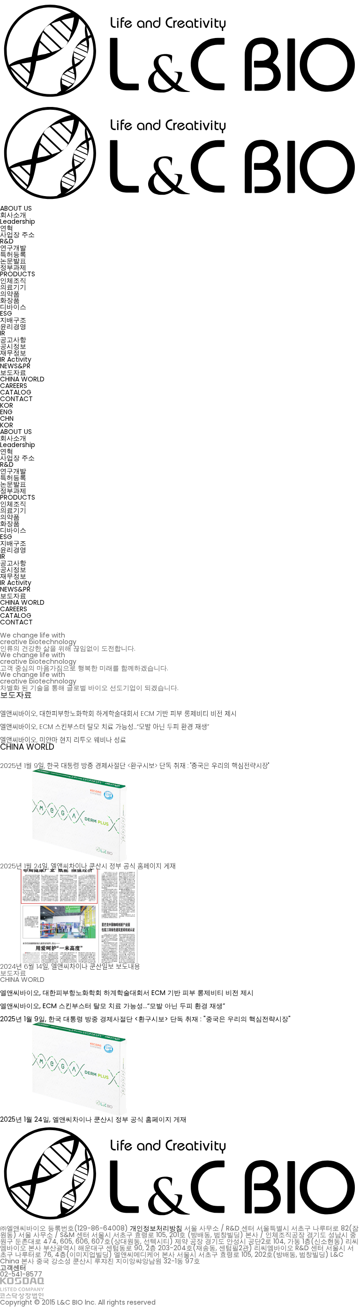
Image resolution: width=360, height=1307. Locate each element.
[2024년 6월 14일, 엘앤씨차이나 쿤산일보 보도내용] (79, 872)
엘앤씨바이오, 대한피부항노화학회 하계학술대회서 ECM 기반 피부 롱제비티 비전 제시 (118, 713)
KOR (6, 405)
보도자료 (16, 694)
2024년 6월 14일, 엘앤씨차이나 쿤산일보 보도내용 (70, 966)
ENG (6, 412)
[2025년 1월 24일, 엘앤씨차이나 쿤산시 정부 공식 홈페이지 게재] (79, 772)
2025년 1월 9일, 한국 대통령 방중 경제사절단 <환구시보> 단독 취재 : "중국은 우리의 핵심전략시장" (134, 765)
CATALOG (15, 392)
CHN (7, 418)
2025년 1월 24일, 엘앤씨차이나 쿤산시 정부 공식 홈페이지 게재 (88, 866)
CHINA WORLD (27, 746)
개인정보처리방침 (156, 1228)
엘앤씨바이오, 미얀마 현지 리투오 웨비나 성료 (63, 740)
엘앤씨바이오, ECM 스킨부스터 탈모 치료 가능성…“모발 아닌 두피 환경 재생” (104, 726)
